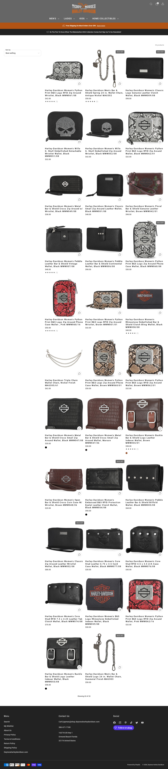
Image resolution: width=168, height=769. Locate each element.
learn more (101, 26)
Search (7, 722)
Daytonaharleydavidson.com (16, 752)
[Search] (151, 4)
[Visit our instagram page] (120, 722)
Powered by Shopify (133, 765)
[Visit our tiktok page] (131, 722)
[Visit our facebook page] (114, 722)
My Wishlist (9, 726)
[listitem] (84, 26)
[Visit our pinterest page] (125, 722)
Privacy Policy (10, 735)
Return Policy (9, 743)
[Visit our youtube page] (142, 722)
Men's (52, 18)
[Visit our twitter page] (137, 722)
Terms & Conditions (12, 739)
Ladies (68, 18)
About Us (7, 730)
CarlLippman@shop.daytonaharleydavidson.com (79, 722)
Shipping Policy (10, 748)
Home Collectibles (104, 18)
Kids (82, 18)
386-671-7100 (64, 727)
